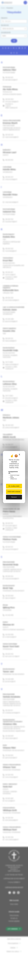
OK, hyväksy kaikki (13, 486)
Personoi (14, 497)
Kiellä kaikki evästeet (14, 491)
